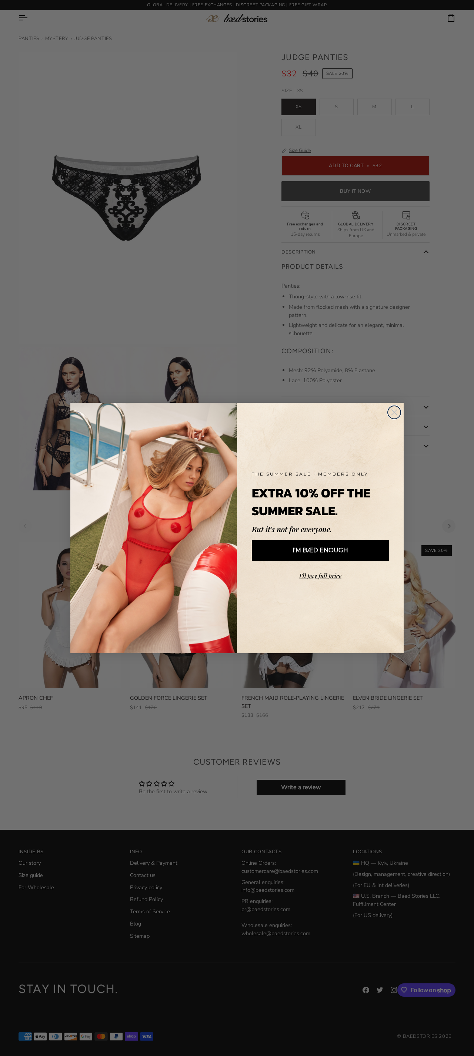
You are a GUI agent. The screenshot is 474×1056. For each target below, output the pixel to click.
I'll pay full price (320, 576)
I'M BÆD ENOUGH (320, 550)
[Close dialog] (394, 412)
